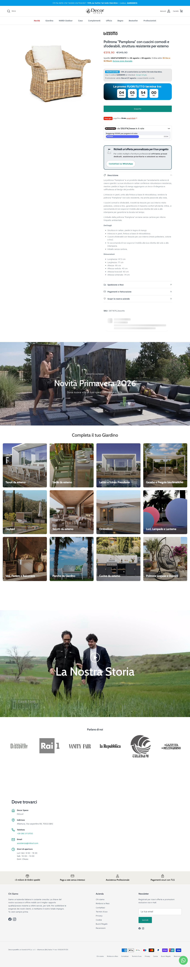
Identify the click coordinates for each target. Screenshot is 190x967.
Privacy (99, 915)
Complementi (94, 20)
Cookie (99, 920)
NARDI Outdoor (66, 20)
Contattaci (100, 907)
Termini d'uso (102, 911)
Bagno (120, 20)
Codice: (128, 3)
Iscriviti (145, 920)
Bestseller (133, 20)
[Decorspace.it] (95, 11)
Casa (80, 20)
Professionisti (150, 20)
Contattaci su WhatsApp (121, 163)
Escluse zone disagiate (123, 61)
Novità (37, 20)
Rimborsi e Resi (102, 903)
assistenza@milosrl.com (27, 843)
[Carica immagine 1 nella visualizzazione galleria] (58, 71)
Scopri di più (141, 75)
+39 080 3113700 (25, 833)
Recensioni (100, 928)
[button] (95, 657)
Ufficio (109, 20)
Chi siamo (100, 899)
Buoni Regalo (102, 924)
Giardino (49, 20)
